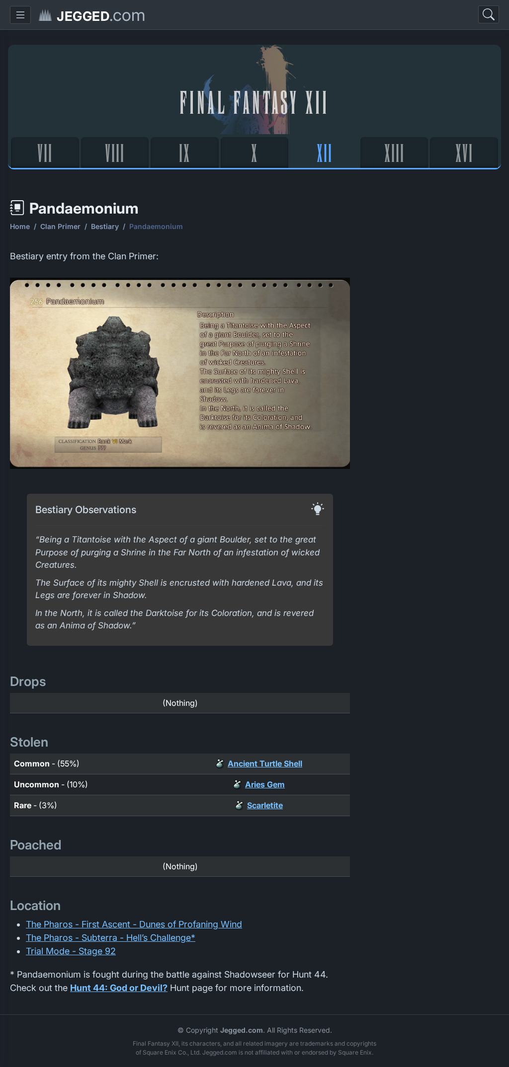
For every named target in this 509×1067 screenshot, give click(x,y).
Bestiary (105, 226)
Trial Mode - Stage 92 (71, 951)
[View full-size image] (180, 376)
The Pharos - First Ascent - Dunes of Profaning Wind (134, 924)
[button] (20, 15)
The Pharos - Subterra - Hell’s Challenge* (110, 937)
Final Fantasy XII (254, 101)
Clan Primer (60, 226)
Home (20, 226)
